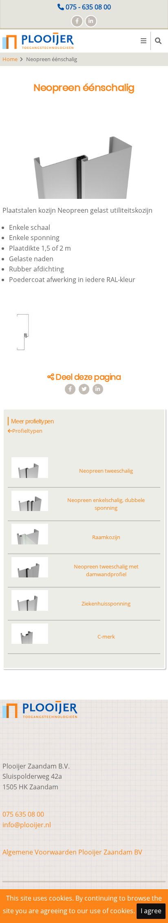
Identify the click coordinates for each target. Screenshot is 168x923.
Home (10, 59)
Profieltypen (27, 430)
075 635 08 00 (23, 814)
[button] (84, 155)
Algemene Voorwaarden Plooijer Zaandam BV (72, 852)
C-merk (106, 636)
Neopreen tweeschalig (106, 470)
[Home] (38, 40)
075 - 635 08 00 (88, 6)
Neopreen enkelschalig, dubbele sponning (106, 503)
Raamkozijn (106, 537)
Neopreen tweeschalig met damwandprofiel (106, 570)
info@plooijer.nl (26, 824)
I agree (151, 910)
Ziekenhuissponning (106, 603)
